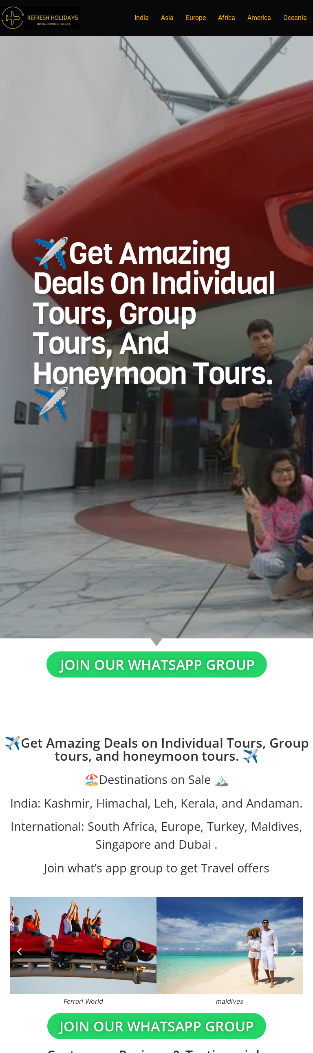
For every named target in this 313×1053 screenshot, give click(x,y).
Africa (226, 18)
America (259, 18)
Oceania (295, 18)
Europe (196, 18)
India (141, 18)
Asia (167, 18)
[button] (19, 951)
